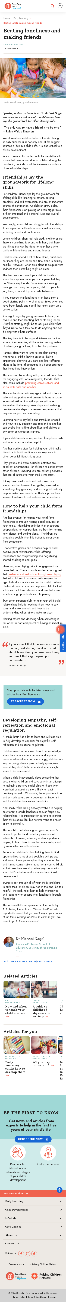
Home (7, 18)
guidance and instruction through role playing (34, 574)
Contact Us (12, 1243)
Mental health (21, 961)
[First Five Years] (13, 6)
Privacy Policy (19, 1297)
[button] (25, 701)
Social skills (43, 961)
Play (7, 961)
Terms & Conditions (37, 1297)
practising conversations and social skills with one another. (31, 385)
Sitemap (51, 1297)
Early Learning (21, 18)
